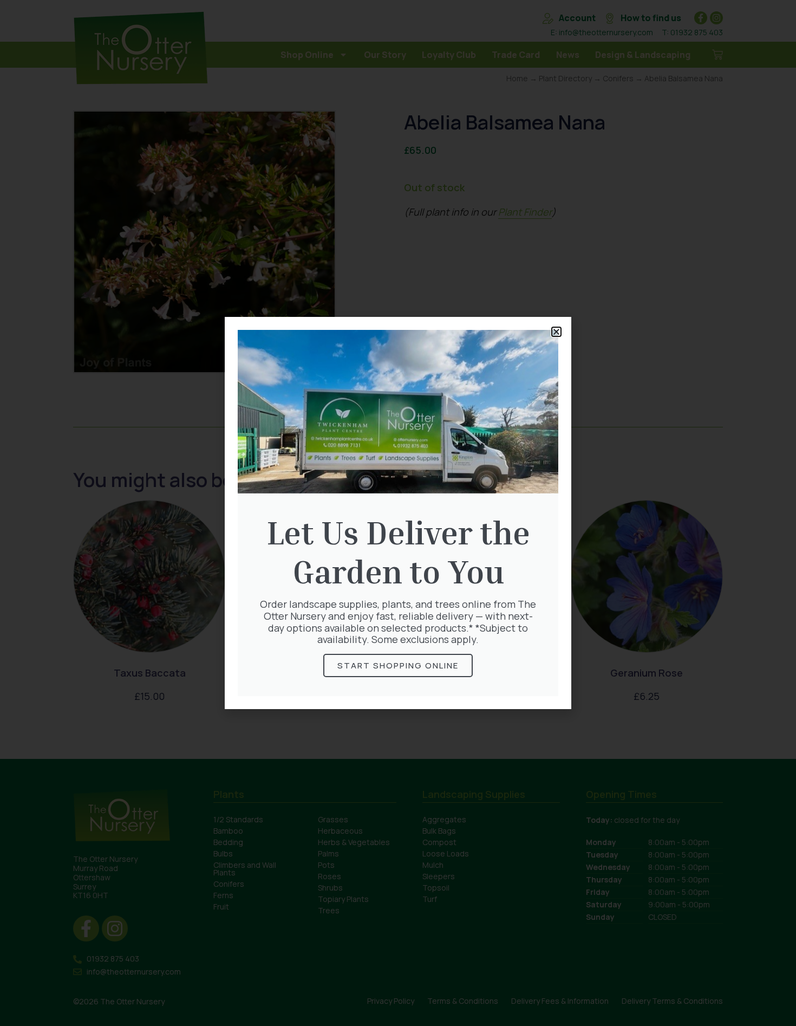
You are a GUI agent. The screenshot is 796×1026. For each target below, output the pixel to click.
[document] (398, 513)
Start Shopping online (398, 665)
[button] (556, 332)
